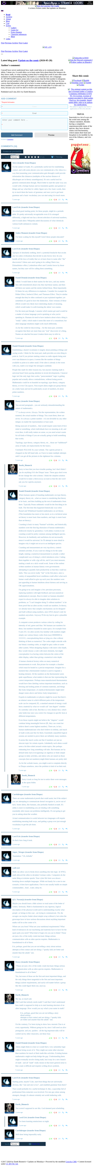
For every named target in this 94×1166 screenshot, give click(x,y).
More (13, 37)
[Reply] (66, 200)
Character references (19, 34)
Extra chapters (16, 32)
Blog (8, 21)
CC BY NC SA (12, 1164)
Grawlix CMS (71, 1162)
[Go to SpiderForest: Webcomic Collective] (80, 171)
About (8, 19)
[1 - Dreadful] (25, 157)
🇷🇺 (2, 10)
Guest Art (14, 30)
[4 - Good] (35, 157)
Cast (7, 23)
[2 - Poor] (28, 157)
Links (8, 39)
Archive (9, 17)
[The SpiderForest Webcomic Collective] (4, 3)
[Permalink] (63, 200)
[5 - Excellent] (38, 157)
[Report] (59, 200)
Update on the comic (28, 60)
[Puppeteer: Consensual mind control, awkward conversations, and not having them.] (80, 156)
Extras (8, 26)
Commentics (10, 139)
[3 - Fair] (32, 157)
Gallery (14, 28)
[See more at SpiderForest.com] (90, 3)
